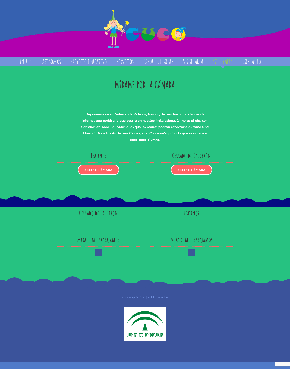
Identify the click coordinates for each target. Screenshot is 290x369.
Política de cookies (158, 297)
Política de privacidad (133, 297)
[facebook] (98, 252)
